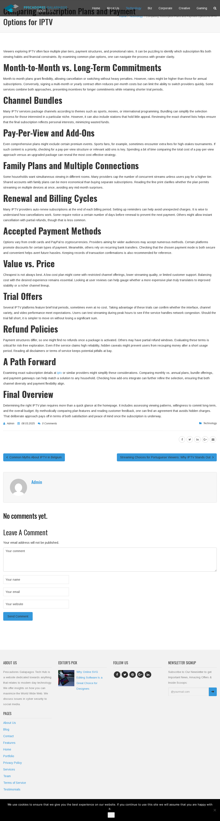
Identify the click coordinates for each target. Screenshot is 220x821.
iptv (59, 372)
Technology (133, 8)
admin (10, 423)
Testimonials (11, 789)
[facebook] (182, 439)
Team (7, 776)
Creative (184, 8)
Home (96, 8)
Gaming (202, 8)
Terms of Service (14, 782)
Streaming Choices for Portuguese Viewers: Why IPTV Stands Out (165, 457)
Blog (6, 729)
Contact (8, 736)
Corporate (165, 8)
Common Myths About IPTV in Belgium (35, 457)
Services (9, 769)
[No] (214, 810)
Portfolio (8, 756)
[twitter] (189, 439)
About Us (113, 8)
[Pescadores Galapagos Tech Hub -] (35, 8)
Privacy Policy (12, 762)
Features (9, 742)
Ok (111, 815)
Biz (150, 8)
